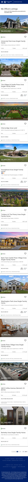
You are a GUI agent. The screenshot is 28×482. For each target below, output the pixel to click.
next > (26, 451)
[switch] (25, 36)
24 (23, 451)
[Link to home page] (8, 2)
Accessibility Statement (10, 466)
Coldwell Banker (10, 458)
